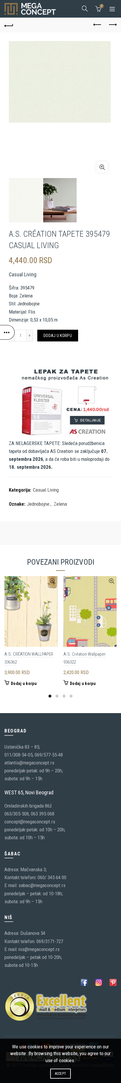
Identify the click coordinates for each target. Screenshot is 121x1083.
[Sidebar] (7, 332)
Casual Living (46, 490)
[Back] (8, 25)
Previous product (97, 25)
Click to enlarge (102, 167)
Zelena (60, 504)
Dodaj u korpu (57, 335)
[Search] (85, 8)
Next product (112, 25)
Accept (60, 1074)
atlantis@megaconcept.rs (29, 763)
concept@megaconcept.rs (29, 822)
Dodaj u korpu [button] (24, 683)
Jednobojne (38, 504)
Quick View (52, 581)
